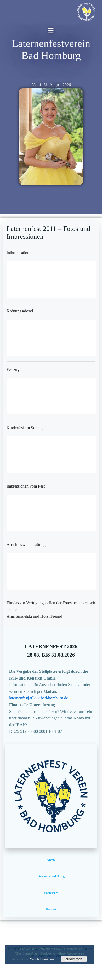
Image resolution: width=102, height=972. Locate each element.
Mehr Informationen (42, 959)
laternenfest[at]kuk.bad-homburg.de (38, 698)
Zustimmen (73, 959)
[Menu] (51, 30)
